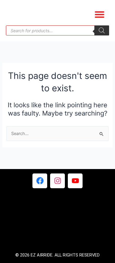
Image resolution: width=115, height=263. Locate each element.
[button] (99, 14)
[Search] (101, 30)
